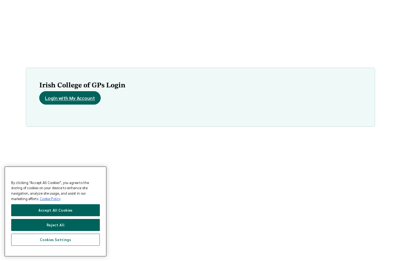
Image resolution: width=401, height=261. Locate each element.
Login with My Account (70, 98)
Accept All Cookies (55, 210)
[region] (55, 211)
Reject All (56, 225)
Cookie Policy (50, 198)
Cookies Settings (55, 239)
